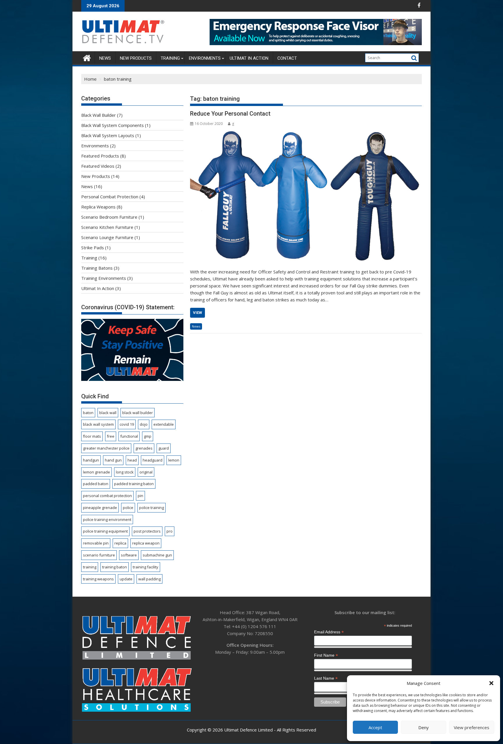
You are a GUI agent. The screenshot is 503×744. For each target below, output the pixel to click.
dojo (144, 424)
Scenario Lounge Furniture (107, 237)
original (146, 472)
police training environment (107, 519)
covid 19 (127, 424)
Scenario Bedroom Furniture (109, 217)
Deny (423, 727)
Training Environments (103, 278)
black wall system (98, 424)
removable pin (96, 543)
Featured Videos (97, 166)
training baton (114, 567)
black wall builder (137, 412)
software (129, 555)
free (110, 436)
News (105, 58)
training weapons (98, 579)
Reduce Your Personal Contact (230, 113)
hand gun (113, 460)
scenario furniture (99, 555)
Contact (287, 58)
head (132, 460)
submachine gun (157, 555)
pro (170, 531)
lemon (173, 460)
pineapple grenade (100, 507)
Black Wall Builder (98, 115)
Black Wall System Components (112, 125)
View (197, 312)
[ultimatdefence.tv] (87, 57)
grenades (144, 448)
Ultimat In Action (249, 58)
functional (129, 436)
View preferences (471, 727)
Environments (205, 58)
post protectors (147, 531)
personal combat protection (107, 495)
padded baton (95, 483)
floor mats (92, 436)
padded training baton (134, 483)
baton (88, 412)
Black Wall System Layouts (107, 135)
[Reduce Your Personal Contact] (306, 196)
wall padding (149, 579)
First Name (326, 655)
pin (140, 495)
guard (163, 448)
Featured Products (100, 156)
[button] (491, 683)
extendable (163, 424)
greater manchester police (106, 448)
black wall (107, 412)
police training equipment (105, 531)
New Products (136, 58)
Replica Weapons (98, 207)
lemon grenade (96, 472)
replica (120, 543)
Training (170, 58)
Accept (375, 727)
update (126, 579)
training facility (145, 567)
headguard (152, 460)
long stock (125, 472)
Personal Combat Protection (109, 196)
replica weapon (146, 543)
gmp (147, 436)
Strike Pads (92, 247)
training (89, 567)
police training (151, 507)
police (128, 507)
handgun (91, 460)
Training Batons (97, 268)
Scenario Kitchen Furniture (107, 227)
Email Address (329, 632)
